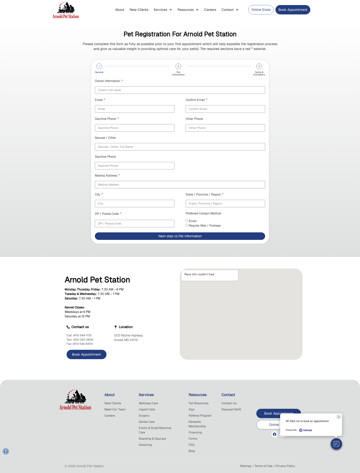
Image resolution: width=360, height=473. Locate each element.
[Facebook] (275, 434)
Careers (210, 9)
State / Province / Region (204, 194)
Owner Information (108, 81)
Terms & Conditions (259, 73)
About (119, 9)
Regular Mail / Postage (205, 226)
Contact (227, 9)
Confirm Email (196, 100)
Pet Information (178, 73)
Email (99, 100)
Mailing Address (106, 176)
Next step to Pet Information (180, 236)
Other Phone (194, 119)
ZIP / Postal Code (107, 214)
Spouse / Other (105, 138)
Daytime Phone (106, 119)
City (98, 194)
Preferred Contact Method (203, 213)
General (99, 72)
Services (160, 9)
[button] (336, 443)
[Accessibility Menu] (6, 451)
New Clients (139, 9)
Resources (186, 9)
